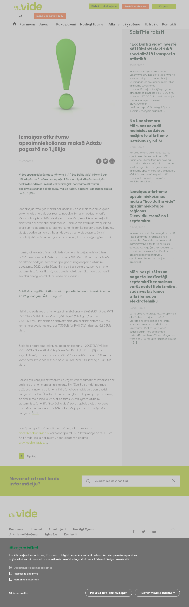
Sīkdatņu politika (18, 593)
